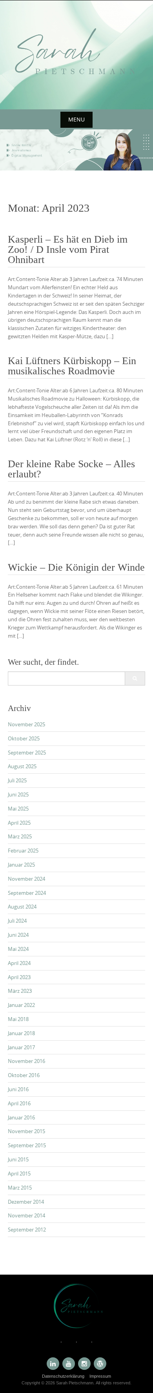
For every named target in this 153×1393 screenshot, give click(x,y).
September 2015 (27, 1145)
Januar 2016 (21, 1117)
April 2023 (19, 977)
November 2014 (26, 1215)
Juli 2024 (17, 920)
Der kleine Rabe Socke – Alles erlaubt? (71, 469)
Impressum (100, 1376)
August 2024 (22, 906)
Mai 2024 (18, 948)
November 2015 (26, 1131)
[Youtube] (68, 1363)
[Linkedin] (53, 1363)
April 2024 (19, 963)
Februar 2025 (23, 850)
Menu (76, 119)
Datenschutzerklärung (63, 1376)
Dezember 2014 (26, 1201)
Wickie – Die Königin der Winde (76, 567)
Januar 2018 (21, 1033)
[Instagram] (84, 1363)
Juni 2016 (18, 1089)
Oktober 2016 (24, 1075)
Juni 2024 (18, 934)
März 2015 (20, 1187)
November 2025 (26, 724)
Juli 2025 (17, 780)
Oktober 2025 (24, 738)
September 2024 (27, 892)
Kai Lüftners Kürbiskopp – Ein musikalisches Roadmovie (72, 366)
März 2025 (20, 836)
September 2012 (27, 1229)
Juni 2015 (18, 1159)
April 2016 (19, 1103)
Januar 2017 (21, 1047)
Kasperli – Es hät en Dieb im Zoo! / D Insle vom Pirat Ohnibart (68, 249)
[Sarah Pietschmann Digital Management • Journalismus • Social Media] (76, 53)
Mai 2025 (18, 808)
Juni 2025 (18, 794)
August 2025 (22, 766)
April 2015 (19, 1173)
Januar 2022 (21, 1004)
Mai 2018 (18, 1019)
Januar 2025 (21, 864)
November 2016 (26, 1061)
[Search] (134, 678)
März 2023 (20, 990)
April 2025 (19, 822)
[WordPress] (100, 1363)
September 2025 (27, 752)
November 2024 (26, 878)
